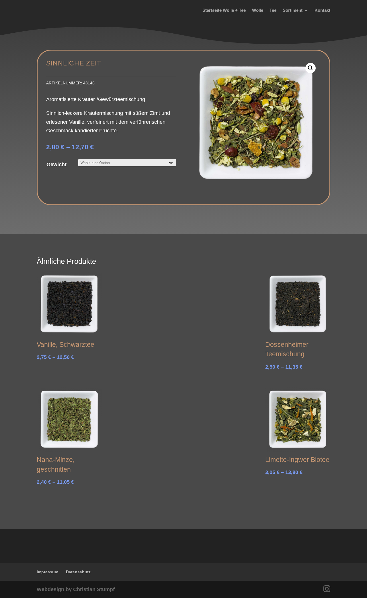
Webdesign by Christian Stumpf (76, 589)
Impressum (47, 572)
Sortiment (292, 10)
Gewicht (56, 164)
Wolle (257, 10)
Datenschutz (78, 572)
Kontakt (322, 10)
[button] (310, 68)
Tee (273, 10)
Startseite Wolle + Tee (224, 10)
